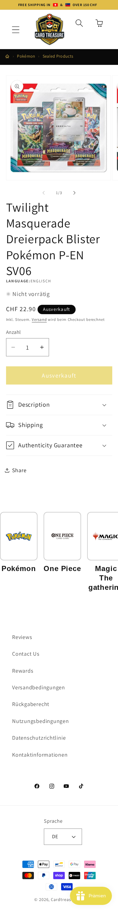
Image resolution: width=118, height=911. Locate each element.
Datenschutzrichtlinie (39, 737)
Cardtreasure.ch (67, 899)
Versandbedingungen (38, 687)
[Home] (7, 56)
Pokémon (26, 56)
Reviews (22, 636)
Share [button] (19, 470)
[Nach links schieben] (43, 193)
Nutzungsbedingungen (40, 720)
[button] (15, 30)
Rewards (22, 670)
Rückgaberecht (30, 704)
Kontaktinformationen (40, 754)
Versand (39, 319)
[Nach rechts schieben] (74, 193)
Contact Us (26, 653)
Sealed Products (58, 56)
